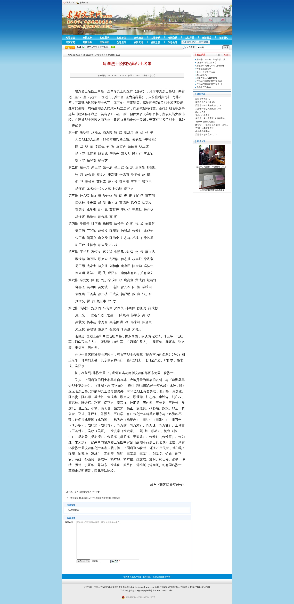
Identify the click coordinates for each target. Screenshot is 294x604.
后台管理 (206, 586)
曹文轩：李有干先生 (206, 72)
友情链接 (157, 576)
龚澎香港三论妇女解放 (207, 78)
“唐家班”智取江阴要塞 (207, 62)
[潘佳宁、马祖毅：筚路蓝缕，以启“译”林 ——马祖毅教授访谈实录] (212, 155)
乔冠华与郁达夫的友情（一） (210, 84)
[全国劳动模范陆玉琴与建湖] (212, 178)
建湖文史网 (88, 54)
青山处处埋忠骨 (204, 69)
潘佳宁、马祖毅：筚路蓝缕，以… (212, 59)
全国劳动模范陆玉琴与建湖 (212, 190)
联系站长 (147, 576)
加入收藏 (137, 576)
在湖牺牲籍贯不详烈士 (89, 491)
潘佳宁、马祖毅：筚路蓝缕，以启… (211, 124)
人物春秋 (99, 54)
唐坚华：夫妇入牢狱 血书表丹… (211, 65)
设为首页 (70, 2)
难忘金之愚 (202, 75)
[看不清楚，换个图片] (114, 561)
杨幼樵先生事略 (202, 131)
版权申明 (166, 576)
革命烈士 (110, 54)
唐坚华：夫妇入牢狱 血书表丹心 (210, 118)
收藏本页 (84, 2)
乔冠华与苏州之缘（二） (206, 134)
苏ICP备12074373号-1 (163, 590)
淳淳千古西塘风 (204, 87)
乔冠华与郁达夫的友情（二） (210, 81)
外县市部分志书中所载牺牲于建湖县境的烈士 (99, 497)
